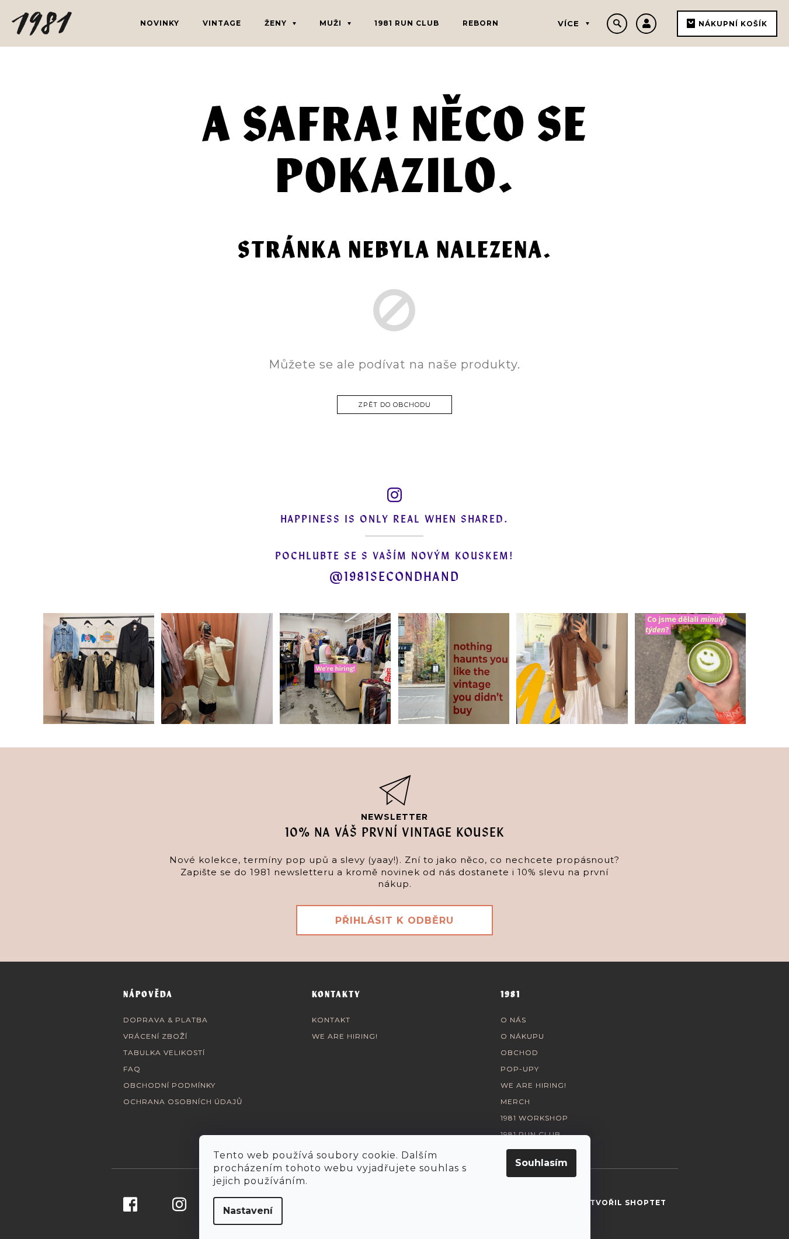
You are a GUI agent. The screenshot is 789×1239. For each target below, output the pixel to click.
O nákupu (522, 1036)
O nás (513, 1019)
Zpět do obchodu (394, 405)
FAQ (132, 1068)
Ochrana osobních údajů (183, 1101)
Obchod (519, 1052)
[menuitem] (159, 23)
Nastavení (248, 1210)
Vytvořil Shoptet (622, 1202)
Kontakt (331, 1019)
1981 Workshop (534, 1117)
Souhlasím (541, 1162)
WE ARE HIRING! (345, 1036)
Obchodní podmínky (169, 1085)
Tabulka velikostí (164, 1052)
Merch (515, 1101)
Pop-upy (519, 1068)
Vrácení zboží (155, 1036)
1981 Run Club (530, 1134)
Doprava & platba (165, 1019)
